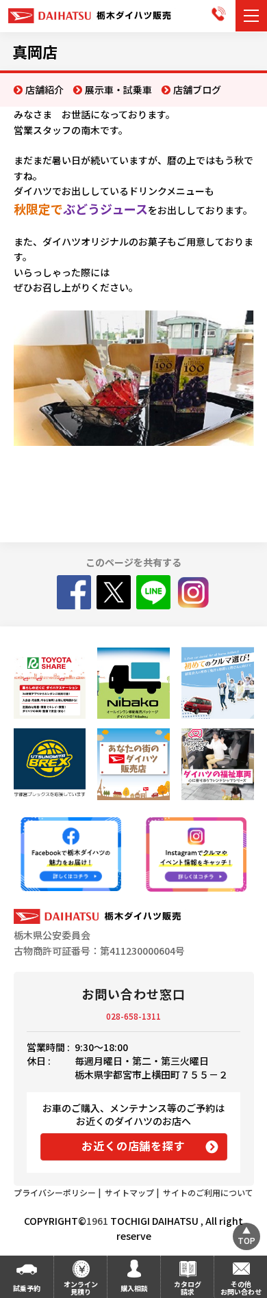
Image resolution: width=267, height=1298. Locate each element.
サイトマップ (129, 1192)
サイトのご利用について (208, 1192)
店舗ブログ (197, 89)
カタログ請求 (187, 1288)
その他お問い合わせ (241, 1288)
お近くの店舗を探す (133, 1145)
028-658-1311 (133, 1016)
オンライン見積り (81, 1288)
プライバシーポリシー (55, 1192)
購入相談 (134, 1288)
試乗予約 (26, 1288)
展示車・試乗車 (118, 89)
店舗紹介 (44, 89)
